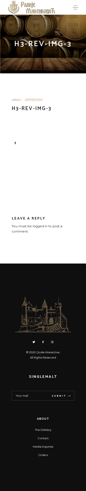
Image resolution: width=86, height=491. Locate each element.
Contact (43, 438)
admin (16, 99)
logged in (40, 226)
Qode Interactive (47, 352)
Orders (43, 455)
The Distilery (43, 429)
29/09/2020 (33, 99)
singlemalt (43, 377)
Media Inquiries (43, 446)
